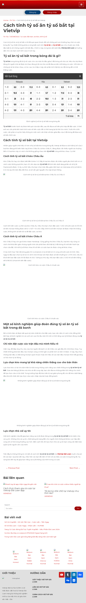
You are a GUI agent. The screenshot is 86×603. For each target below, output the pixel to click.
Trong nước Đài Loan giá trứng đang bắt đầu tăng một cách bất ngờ (30, 537)
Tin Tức (6, 36)
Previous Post (12, 468)
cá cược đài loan (27, 36)
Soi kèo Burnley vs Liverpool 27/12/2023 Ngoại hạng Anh (25, 533)
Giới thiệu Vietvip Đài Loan (41, 581)
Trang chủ (15, 566)
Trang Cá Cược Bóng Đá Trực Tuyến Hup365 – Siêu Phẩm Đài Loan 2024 (32, 529)
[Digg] (68, 580)
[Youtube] (61, 575)
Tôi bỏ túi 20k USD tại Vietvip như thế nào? (61, 492)
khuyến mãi (43, 567)
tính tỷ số (43, 36)
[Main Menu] (81, 4)
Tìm (78, 508)
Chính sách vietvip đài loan (42, 596)
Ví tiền (29, 567)
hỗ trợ (56, 567)
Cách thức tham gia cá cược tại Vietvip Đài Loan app (19, 489)
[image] (16, 557)
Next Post (75, 468)
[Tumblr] (68, 575)
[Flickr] (74, 580)
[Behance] (80, 575)
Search (7, 505)
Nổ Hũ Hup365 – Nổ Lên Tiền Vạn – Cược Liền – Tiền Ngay (26, 522)
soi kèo (36, 36)
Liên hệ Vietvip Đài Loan (40, 588)
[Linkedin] (74, 575)
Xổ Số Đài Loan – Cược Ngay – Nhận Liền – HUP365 (24, 526)
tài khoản (70, 567)
